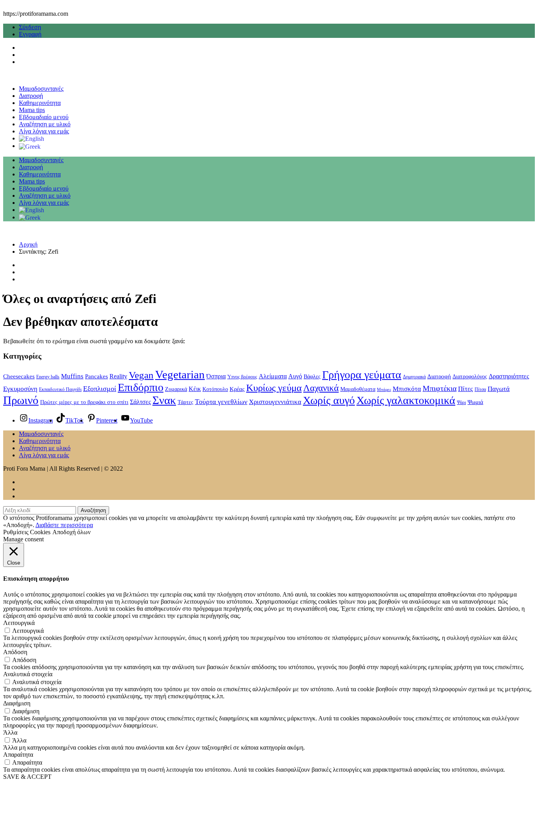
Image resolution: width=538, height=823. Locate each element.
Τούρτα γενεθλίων (221, 402)
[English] (31, 138)
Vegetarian (180, 374)
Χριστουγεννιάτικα (275, 402)
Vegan (141, 375)
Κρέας (237, 389)
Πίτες (465, 389)
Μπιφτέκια (439, 388)
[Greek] (30, 145)
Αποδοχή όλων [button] (71, 532)
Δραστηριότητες (509, 376)
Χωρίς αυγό (329, 400)
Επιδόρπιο (140, 387)
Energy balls (47, 377)
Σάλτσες (140, 401)
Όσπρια (216, 376)
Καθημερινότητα (40, 102)
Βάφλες (312, 377)
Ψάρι (461, 402)
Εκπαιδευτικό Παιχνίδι (60, 389)
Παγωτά (499, 389)
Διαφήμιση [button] (16, 703)
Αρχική (28, 244)
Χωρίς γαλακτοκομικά (405, 400)
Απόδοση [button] (15, 652)
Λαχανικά (321, 388)
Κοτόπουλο (215, 389)
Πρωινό (21, 400)
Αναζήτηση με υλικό (44, 124)
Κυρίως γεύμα (274, 387)
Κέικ (195, 388)
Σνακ (164, 400)
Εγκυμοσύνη (20, 389)
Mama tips (32, 110)
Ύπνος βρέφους (242, 377)
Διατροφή (31, 95)
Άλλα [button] (10, 732)
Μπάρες (384, 389)
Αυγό (295, 376)
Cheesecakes (19, 376)
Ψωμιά (475, 402)
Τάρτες (185, 402)
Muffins (72, 376)
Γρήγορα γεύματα (361, 374)
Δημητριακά (414, 377)
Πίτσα (480, 389)
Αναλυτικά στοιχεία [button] (27, 674)
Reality (118, 376)
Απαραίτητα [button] (18, 754)
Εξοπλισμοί (99, 389)
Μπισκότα (407, 389)
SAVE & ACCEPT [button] (27, 776)
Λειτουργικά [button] (19, 622)
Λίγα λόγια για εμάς (44, 131)
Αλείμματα (273, 376)
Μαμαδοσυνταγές (41, 88)
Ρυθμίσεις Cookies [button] (26, 532)
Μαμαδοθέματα (357, 389)
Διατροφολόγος (470, 377)
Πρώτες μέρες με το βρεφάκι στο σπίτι (84, 402)
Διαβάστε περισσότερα (64, 525)
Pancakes (96, 376)
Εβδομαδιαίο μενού (44, 117)
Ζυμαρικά (176, 389)
